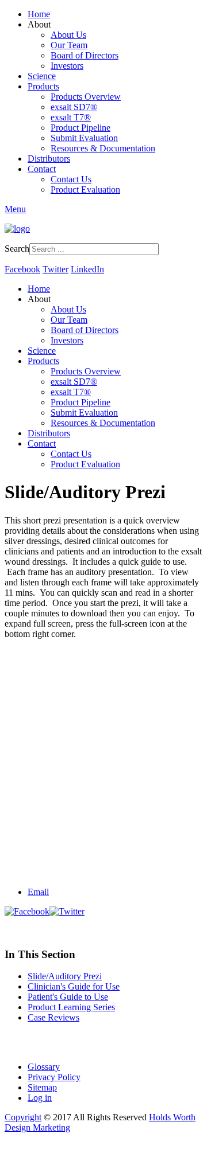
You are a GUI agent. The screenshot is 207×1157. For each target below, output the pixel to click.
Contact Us (71, 179)
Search (17, 248)
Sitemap (42, 1087)
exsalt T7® (71, 117)
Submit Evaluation (84, 138)
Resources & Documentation (103, 148)
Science (42, 76)
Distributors (49, 158)
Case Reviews (53, 1017)
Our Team (69, 45)
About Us (68, 35)
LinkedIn (87, 269)
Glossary (44, 1067)
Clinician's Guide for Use (74, 986)
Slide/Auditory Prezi (65, 976)
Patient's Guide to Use (68, 997)
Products (43, 86)
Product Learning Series (71, 1007)
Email (38, 892)
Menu (15, 209)
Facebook (22, 269)
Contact (42, 169)
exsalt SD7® (74, 107)
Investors (67, 66)
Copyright (23, 1117)
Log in (40, 1098)
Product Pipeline (80, 127)
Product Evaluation (85, 189)
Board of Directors (84, 55)
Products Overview (86, 96)
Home (39, 14)
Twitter (55, 269)
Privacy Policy (54, 1077)
